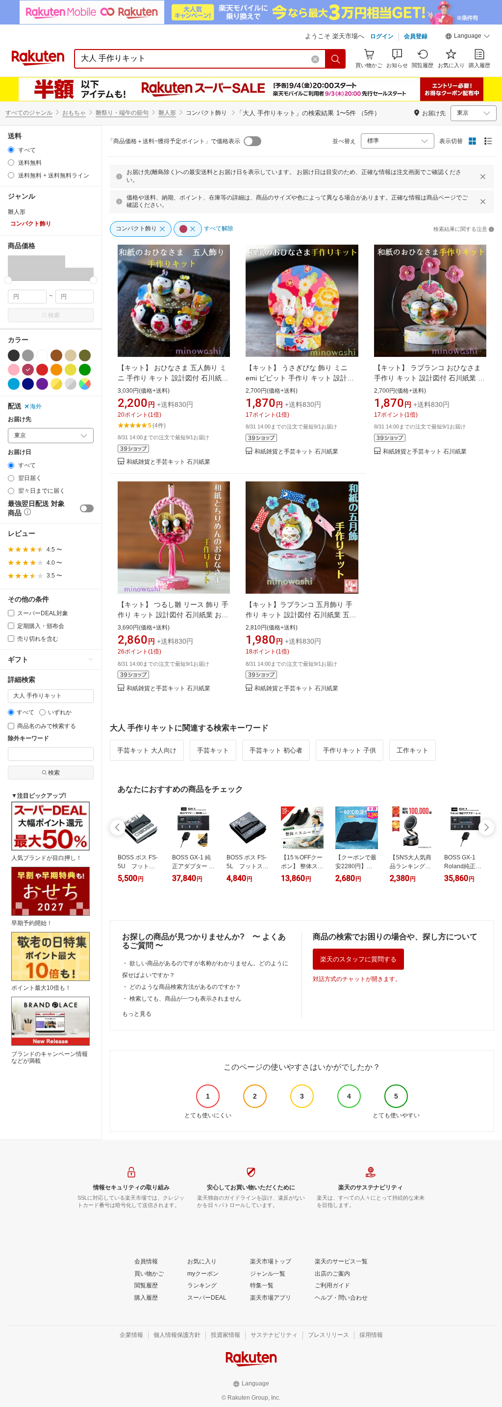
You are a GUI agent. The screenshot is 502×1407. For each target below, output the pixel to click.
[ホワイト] (42, 355)
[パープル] (42, 384)
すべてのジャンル (28, 112)
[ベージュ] (70, 355)
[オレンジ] (56, 370)
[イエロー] (70, 370)
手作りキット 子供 (349, 750)
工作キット (412, 750)
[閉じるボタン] (483, 176)
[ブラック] (14, 355)
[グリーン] (85, 370)
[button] (467, 37)
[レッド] (42, 370)
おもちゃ (74, 112)
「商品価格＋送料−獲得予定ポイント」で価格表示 (173, 141)
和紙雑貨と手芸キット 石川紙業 (168, 462)
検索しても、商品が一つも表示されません (185, 998)
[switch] (87, 508)
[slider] (8, 280)
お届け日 (19, 452)
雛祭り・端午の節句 (122, 112)
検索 (54, 315)
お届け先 (19, 419)
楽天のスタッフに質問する (358, 959)
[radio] (11, 150)
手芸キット (213, 750)
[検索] (336, 59)
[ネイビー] (28, 384)
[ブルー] (14, 384)
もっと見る (136, 1013)
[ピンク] (14, 370)
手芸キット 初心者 (276, 750)
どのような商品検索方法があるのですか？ (185, 986)
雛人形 (167, 112)
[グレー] (28, 355)
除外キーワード (28, 738)
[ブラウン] (56, 355)
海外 (36, 406)
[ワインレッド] (28, 370)
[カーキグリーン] (85, 355)
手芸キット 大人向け (146, 750)
